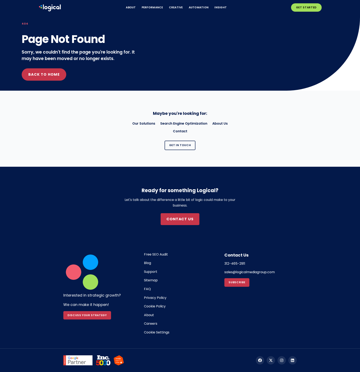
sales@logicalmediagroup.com (249, 272)
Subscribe (237, 282)
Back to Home (44, 74)
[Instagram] (282, 360)
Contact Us (180, 219)
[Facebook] (260, 360)
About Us (220, 123)
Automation (199, 7)
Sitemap (151, 280)
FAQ (147, 289)
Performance (152, 7)
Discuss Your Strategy (87, 315)
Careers (150, 323)
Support (150, 271)
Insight (220, 7)
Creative (176, 7)
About (131, 7)
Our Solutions (143, 123)
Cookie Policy (155, 306)
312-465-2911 (234, 263)
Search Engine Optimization (183, 123)
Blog (147, 263)
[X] (271, 360)
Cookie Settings (156, 332)
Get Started (306, 7)
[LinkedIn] (292, 360)
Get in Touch (180, 145)
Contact (180, 131)
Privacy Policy (155, 297)
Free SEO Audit (156, 254)
